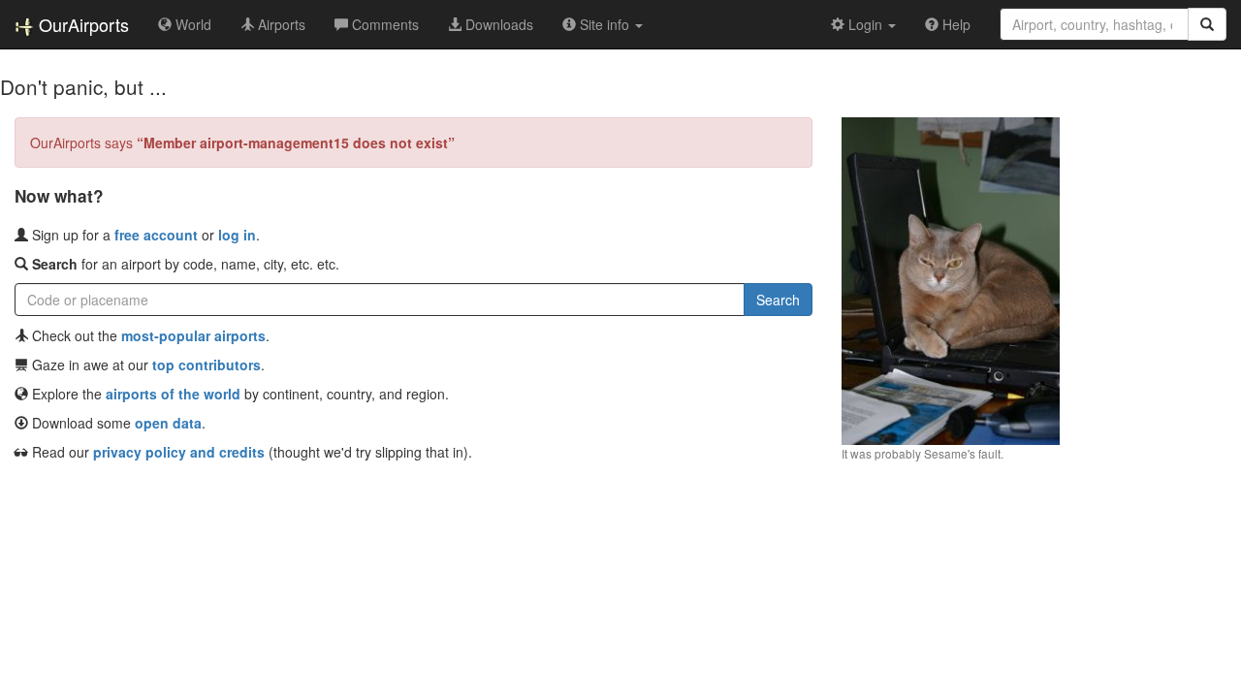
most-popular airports (193, 335)
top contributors (206, 364)
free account (156, 234)
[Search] (1207, 24)
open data (168, 422)
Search (778, 299)
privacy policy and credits (179, 451)
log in (237, 234)
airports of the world (173, 393)
